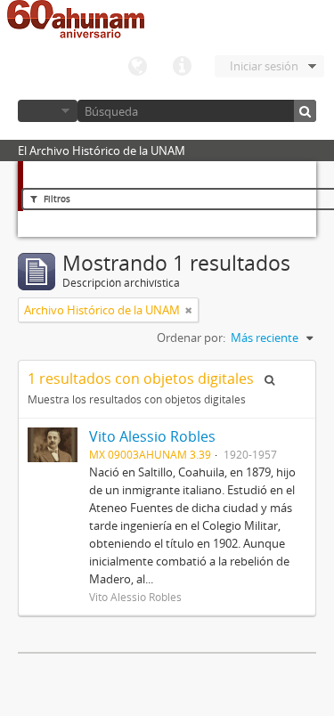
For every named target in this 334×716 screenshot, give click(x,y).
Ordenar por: (191, 338)
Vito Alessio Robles (152, 436)
